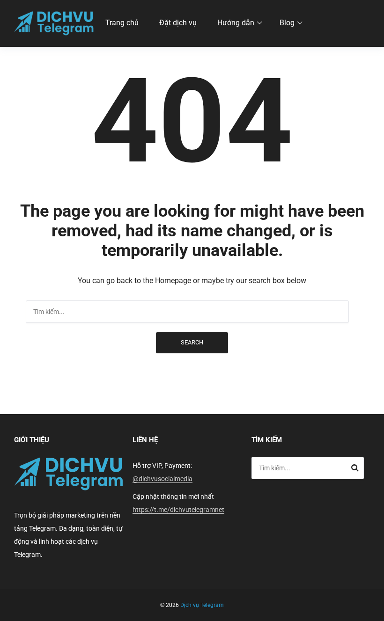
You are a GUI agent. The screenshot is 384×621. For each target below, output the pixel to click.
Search (192, 342)
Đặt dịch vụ (178, 22)
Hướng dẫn (235, 22)
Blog (287, 22)
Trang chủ (122, 22)
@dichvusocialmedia (162, 478)
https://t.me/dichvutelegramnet (178, 509)
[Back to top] (374, 611)
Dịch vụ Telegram (202, 605)
